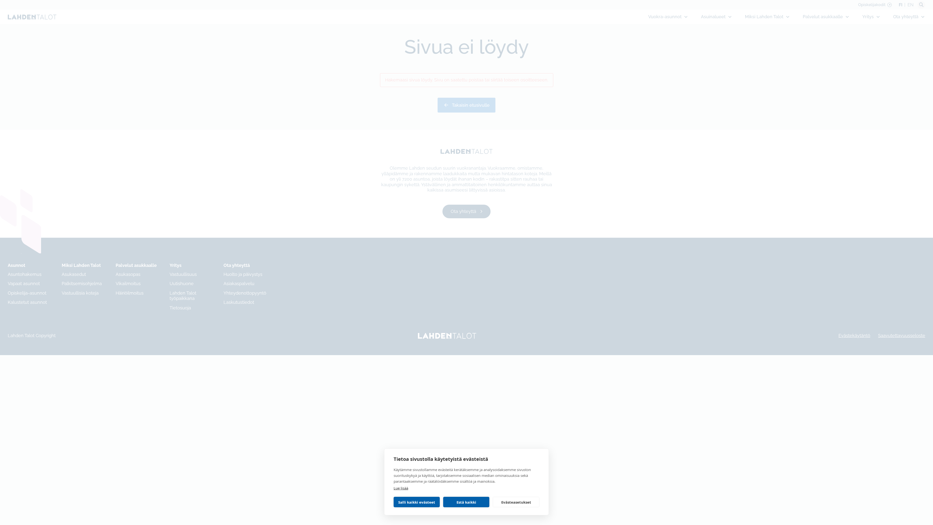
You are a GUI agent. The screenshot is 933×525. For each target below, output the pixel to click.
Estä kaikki (466, 502)
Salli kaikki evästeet (416, 502)
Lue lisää (401, 488)
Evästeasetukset (516, 502)
